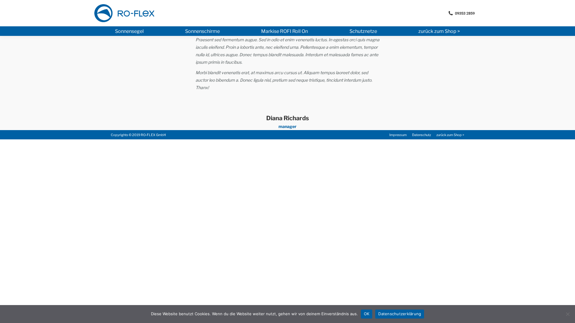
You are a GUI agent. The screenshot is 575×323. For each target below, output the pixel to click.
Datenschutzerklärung (399, 313)
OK (367, 313)
